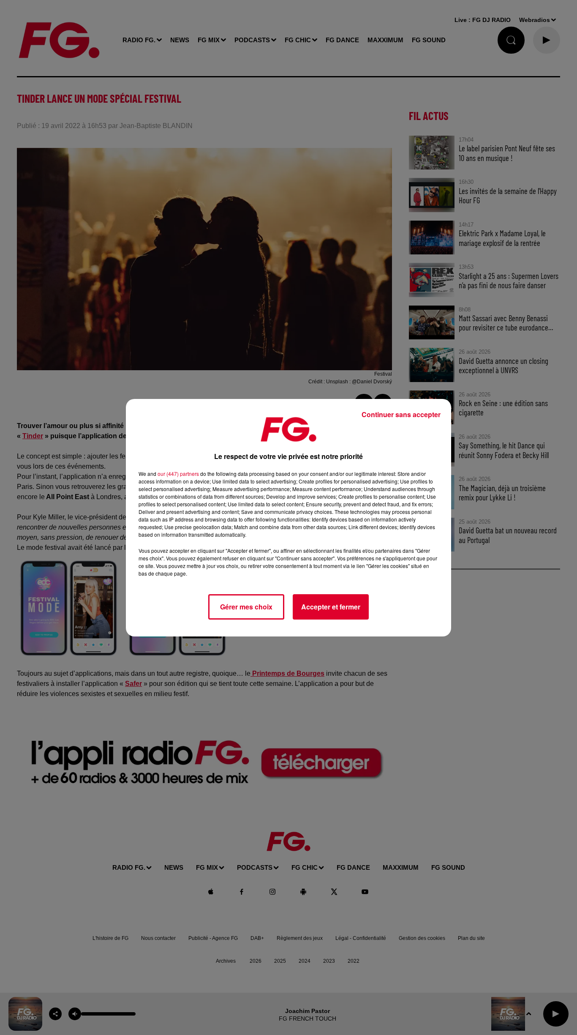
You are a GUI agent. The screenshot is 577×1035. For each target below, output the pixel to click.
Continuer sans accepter (401, 414)
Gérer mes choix (246, 607)
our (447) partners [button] (178, 473)
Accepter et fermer (330, 607)
